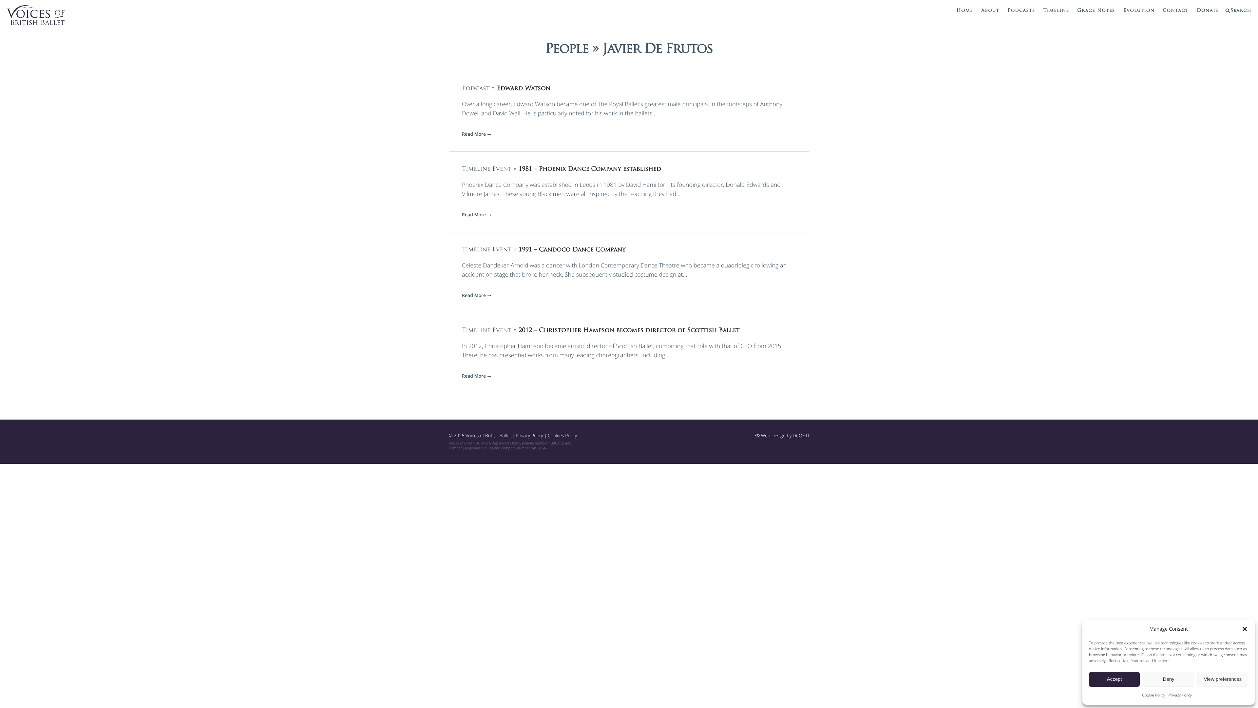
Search (1240, 10)
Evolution (1139, 10)
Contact (1176, 10)
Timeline (1056, 10)
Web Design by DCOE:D (784, 436)
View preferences (1223, 679)
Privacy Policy (1180, 695)
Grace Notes (1096, 10)
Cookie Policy (1153, 695)
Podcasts (1021, 10)
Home (965, 10)
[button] (1245, 629)
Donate (1208, 10)
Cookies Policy (562, 436)
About (990, 10)
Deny (1168, 679)
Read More (474, 134)
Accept (1114, 679)
